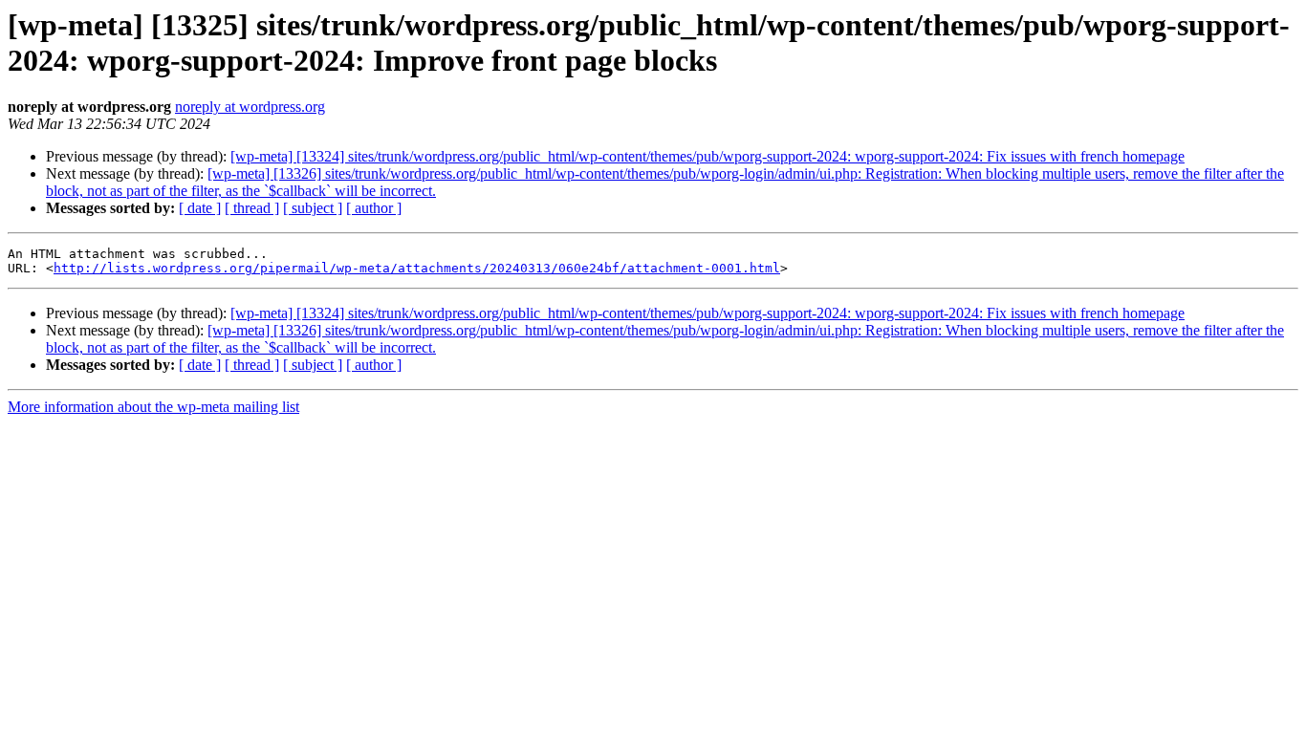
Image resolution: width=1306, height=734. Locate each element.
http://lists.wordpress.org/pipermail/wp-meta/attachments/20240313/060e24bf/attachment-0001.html (417, 268)
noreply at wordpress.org (250, 106)
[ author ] (374, 208)
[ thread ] (252, 208)
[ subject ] (312, 208)
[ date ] (200, 208)
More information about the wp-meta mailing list (153, 407)
